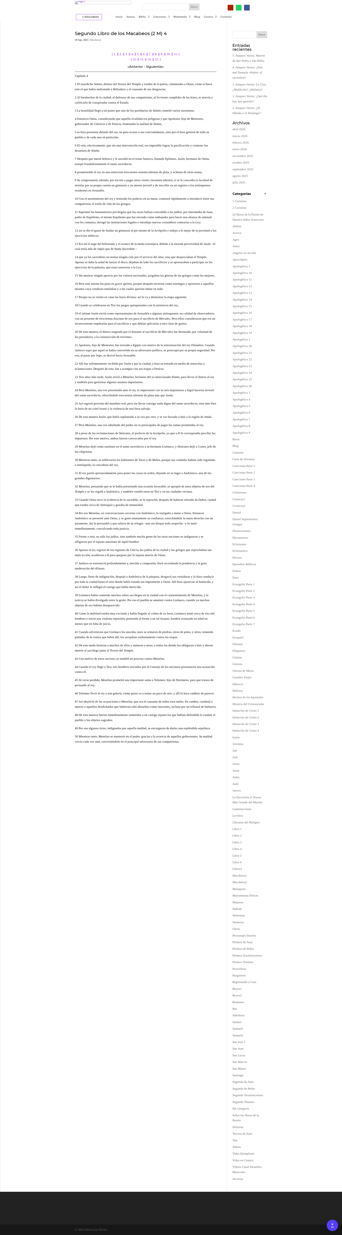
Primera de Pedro (243, 948)
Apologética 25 (242, 379)
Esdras (236, 571)
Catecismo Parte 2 (243, 472)
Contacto (226, 16)
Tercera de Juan (242, 1133)
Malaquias (239, 889)
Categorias (90, 17)
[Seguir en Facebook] (247, 7)
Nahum (237, 909)
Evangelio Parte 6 (243, 617)
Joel (235, 757)
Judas (236, 777)
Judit (235, 784)
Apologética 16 (242, 312)
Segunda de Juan (243, 1082)
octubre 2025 (240, 162)
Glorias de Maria (243, 670)
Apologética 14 (242, 299)
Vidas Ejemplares (243, 1153)
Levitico (237, 815)
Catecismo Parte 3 (243, 479)
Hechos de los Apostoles (247, 697)
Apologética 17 (242, 319)
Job (234, 750)
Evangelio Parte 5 (243, 611)
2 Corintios (239, 207)
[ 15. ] (157, 59)
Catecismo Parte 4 (243, 486)
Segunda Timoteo (243, 1102)
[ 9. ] (162, 54)
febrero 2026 (240, 142)
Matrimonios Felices (245, 895)
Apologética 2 (241, 339)
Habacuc (237, 684)
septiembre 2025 (242, 169)
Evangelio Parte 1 (243, 584)
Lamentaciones (242, 809)
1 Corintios (239, 201)
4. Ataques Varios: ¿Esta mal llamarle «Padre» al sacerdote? (247, 72)
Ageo (235, 239)
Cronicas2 (238, 506)
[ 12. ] (134, 59)
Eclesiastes (239, 544)
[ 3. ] (126, 54)
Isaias (236, 737)
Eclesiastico (240, 551)
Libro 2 (237, 835)
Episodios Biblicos (244, 564)
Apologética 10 (242, 273)
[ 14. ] (149, 59)
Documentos (240, 537)
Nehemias (238, 915)
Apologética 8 (241, 426)
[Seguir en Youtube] (230, 7)
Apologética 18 (242, 326)
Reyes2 (237, 995)
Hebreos (237, 690)
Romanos (238, 1002)
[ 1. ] (115, 54)
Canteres (237, 452)
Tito (234, 1140)
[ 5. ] (138, 54)
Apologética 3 (241, 392)
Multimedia (180, 16)
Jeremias (237, 744)
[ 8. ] (156, 54)
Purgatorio (239, 975)
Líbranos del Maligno (246, 822)
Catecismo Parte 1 (243, 466)
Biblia (142, 16)
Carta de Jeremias (243, 459)
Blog (197, 16)
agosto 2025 (240, 176)
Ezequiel (237, 637)
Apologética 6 (241, 412)
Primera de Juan (242, 942)
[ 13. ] (142, 59)
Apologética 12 (242, 286)
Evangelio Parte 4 (243, 604)
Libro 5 (237, 855)
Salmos (237, 1022)
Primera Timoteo (242, 962)
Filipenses (238, 651)
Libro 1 (237, 829)
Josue (236, 770)
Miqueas (237, 902)
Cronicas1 (238, 499)
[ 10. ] (168, 54)
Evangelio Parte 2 (243, 591)
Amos (236, 246)
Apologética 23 (242, 366)
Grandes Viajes (242, 677)
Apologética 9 (241, 432)
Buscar (261, 34)
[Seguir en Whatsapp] (239, 7)
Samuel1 (237, 1028)
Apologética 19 (242, 333)
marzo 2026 (239, 136)
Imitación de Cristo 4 (245, 730)
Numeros (238, 922)
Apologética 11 (242, 279)
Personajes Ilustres (244, 935)
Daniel (236, 512)
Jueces (236, 790)
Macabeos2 (95, 40)
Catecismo (159, 16)
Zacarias (237, 1179)
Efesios (237, 557)
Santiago (237, 1075)
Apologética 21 (242, 352)
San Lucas (238, 1055)
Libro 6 (237, 862)
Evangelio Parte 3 (243, 597)
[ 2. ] (121, 54)
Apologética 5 (241, 406)
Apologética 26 (242, 386)
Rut (234, 1008)
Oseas (236, 929)
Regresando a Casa (244, 982)
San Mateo (239, 1068)
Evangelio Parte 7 (243, 624)
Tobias (236, 1147)
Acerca (130, 16)
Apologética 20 (242, 346)
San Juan (238, 1048)
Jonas (236, 764)
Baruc (236, 439)
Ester (235, 577)
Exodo (236, 630)
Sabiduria (238, 1015)
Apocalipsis (239, 259)
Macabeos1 (239, 875)
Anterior (136, 67)
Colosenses (239, 492)
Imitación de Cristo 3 (245, 724)
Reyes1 (237, 988)
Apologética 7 (241, 419)
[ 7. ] (150, 54)
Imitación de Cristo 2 (245, 717)
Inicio (119, 16)
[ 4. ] (132, 54)
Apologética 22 (242, 359)
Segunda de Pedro (243, 1088)
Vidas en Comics (242, 1160)
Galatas (237, 657)
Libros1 (237, 869)
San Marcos (239, 1062)
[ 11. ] (176, 54)
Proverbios (239, 969)
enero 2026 (239, 149)
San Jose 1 (239, 1042)
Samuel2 (237, 1035)
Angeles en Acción (244, 253)
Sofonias (237, 1127)
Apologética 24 (242, 372)
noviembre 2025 (242, 156)
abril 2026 (238, 129)
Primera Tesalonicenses (247, 955)
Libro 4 (237, 849)
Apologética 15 (242, 306)
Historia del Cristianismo (248, 704)
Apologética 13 (242, 293)
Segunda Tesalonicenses (247, 1095)
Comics (208, 16)
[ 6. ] (144, 54)
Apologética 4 (241, 399)
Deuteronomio (241, 531)
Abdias (236, 226)
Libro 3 (237, 842)
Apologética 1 (241, 266)
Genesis (237, 664)
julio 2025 (238, 182)
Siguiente (154, 67)
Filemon (237, 644)
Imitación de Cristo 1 (245, 710)
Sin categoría (240, 1108)
